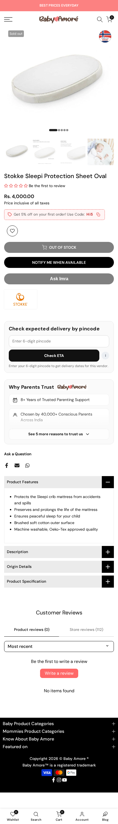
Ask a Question (17, 453)
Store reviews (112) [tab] (86, 629)
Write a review (59, 673)
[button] (16, 185)
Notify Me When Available (59, 262)
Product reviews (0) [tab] (31, 629)
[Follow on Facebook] (53, 780)
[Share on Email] (17, 465)
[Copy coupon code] (98, 214)
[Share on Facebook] (6, 465)
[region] (59, 411)
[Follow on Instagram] (59, 780)
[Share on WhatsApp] (27, 465)
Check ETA (54, 355)
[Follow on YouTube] (64, 780)
